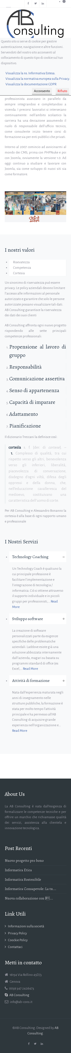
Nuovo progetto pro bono (24, 860)
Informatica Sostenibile (23, 879)
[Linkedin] (43, 3)
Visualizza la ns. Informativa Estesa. (30, 73)
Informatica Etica (18, 870)
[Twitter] (35, 3)
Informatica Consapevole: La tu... (30, 888)
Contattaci (15, 947)
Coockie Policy (18, 940)
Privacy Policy (17, 933)
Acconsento (42, 91)
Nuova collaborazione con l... (29, 898)
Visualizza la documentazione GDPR (30, 84)
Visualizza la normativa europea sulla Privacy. (37, 79)
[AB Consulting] (35, 25)
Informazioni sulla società (26, 926)
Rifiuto (62, 91)
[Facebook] (28, 3)
